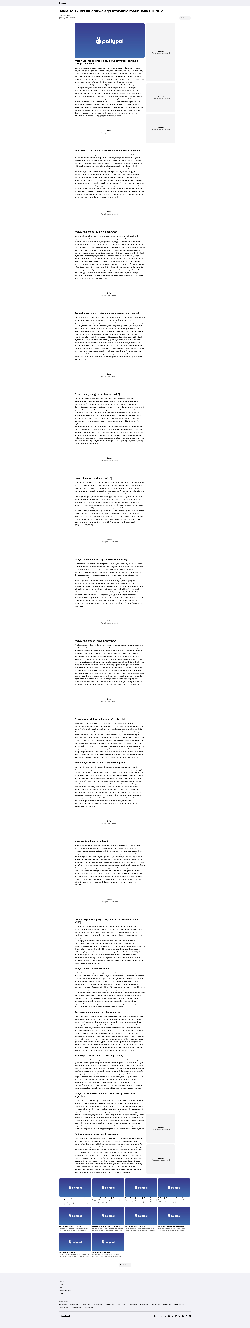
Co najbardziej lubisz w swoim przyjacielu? (106, 1226)
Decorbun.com (109, 1304)
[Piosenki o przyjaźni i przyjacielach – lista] (141, 1187)
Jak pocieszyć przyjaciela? (101, 1252)
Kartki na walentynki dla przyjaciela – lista (106, 1198)
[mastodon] (176, 1316)
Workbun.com (97, 1304)
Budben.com (63, 1304)
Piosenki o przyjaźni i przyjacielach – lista (139, 1198)
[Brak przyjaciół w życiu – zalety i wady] (174, 1187)
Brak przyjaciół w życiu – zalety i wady (170, 1198)
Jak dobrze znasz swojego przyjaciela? (171, 1226)
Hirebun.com (144, 1304)
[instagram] (158, 1316)
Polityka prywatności (65, 1293)
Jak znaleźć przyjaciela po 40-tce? (70, 1226)
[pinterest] (183, 1316)
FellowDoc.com (76, 1307)
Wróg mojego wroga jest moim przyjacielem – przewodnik (74, 1199)
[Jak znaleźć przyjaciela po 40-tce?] (75, 1216)
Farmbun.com (86, 1304)
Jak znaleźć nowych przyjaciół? (135, 1226)
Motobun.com (74, 1304)
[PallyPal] (65, 1316)
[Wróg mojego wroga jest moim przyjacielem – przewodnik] (75, 1187)
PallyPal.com (167, 1304)
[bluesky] (179, 1316)
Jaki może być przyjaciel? (67, 1252)
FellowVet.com (88, 1307)
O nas (61, 1284)
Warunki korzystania (65, 1290)
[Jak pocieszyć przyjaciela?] (108, 1242)
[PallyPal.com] (62, 3)
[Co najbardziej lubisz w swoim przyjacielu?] (108, 1216)
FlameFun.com (63, 1307)
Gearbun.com (133, 1304)
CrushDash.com (179, 1304)
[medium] (190, 1316)
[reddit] (172, 1316)
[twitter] (165, 1316)
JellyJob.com (121, 1304)
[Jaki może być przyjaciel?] (75, 1242)
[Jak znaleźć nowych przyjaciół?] (141, 1216)
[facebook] (155, 1316)
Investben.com (155, 1304)
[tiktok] (162, 1316)
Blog (60, 19)
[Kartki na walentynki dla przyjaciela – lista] (108, 1187)
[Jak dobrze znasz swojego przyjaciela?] (174, 1216)
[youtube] (169, 1316)
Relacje (66, 19)
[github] (186, 1316)
